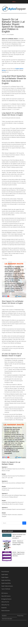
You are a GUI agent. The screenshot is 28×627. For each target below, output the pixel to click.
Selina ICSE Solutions (6, 596)
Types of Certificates (5, 588)
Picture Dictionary (5, 571)
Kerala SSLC (4, 607)
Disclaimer (4, 615)
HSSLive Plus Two (5, 604)
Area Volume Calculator (7, 618)
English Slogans (4, 577)
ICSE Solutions (4, 593)
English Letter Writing (5, 580)
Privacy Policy (20, 615)
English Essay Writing (6, 583)
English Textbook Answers (7, 586)
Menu (14, 1)
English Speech (4, 574)
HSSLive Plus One (5, 601)
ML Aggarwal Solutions (6, 599)
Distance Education (5, 610)
